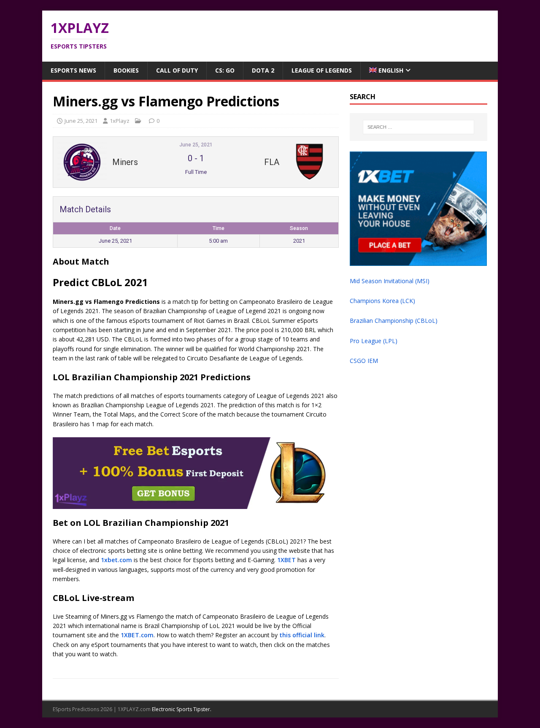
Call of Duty (177, 70)
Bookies (126, 70)
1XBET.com (137, 635)
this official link (301, 635)
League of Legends (322, 70)
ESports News (73, 70)
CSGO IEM (364, 361)
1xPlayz (120, 120)
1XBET (286, 560)
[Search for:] (418, 127)
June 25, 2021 (81, 120)
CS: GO (225, 70)
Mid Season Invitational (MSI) (389, 281)
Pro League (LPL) (373, 341)
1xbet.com (116, 560)
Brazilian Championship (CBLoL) (393, 321)
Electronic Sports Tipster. (181, 709)
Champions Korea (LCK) (382, 301)
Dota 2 (263, 70)
